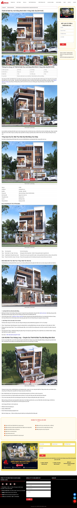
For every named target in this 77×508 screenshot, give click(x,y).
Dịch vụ (24, 2)
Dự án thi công (50, 2)
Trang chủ (13, 2)
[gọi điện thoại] (74, 501)
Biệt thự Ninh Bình (10, 7)
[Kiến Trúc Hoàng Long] (5, 2)
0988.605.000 (8, 492)
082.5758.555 (14, 492)
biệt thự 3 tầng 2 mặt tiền (18, 316)
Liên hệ (74, 2)
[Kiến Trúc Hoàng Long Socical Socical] (3, 484)
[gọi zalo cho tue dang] (74, 497)
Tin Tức (69, 2)
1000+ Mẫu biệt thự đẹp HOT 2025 (13, 334)
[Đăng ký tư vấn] (74, 494)
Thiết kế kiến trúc (32, 2)
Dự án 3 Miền (58, 2)
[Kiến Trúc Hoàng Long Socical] (10, 484)
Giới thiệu (19, 2)
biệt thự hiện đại (43, 313)
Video (64, 2)
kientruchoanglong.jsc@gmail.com (11, 494)
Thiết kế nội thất (41, 2)
